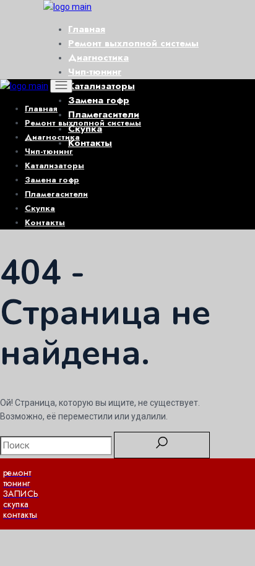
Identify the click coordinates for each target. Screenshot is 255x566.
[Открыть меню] (61, 86)
